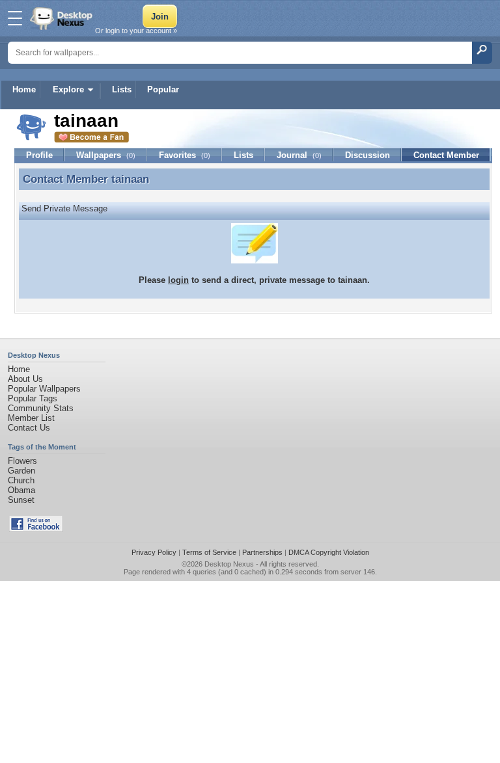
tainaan (130, 178)
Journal (299, 155)
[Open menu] (15, 18)
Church (21, 480)
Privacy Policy (154, 552)
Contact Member (446, 155)
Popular (163, 89)
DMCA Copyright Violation (328, 552)
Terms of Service (209, 552)
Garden (21, 470)
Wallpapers (105, 155)
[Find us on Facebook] (35, 529)
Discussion (367, 155)
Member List (31, 418)
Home (24, 89)
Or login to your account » (136, 30)
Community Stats (41, 408)
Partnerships (262, 552)
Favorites (184, 155)
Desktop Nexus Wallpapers (62, 18)
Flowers (22, 461)
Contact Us (29, 428)
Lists (122, 89)
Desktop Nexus (229, 564)
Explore (68, 89)
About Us (25, 379)
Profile (39, 155)
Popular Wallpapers (44, 389)
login (178, 280)
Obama (21, 490)
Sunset (21, 500)
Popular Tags (32, 398)
